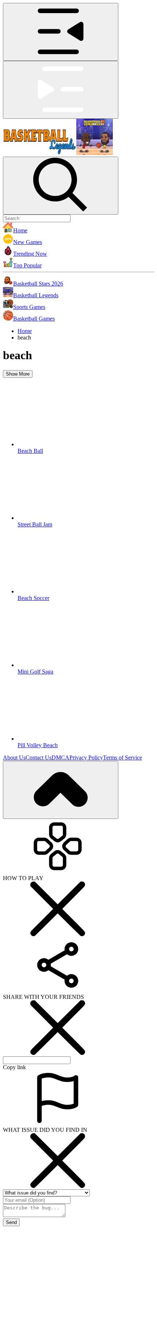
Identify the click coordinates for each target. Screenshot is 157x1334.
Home (25, 331)
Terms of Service (122, 757)
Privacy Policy (86, 757)
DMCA (60, 757)
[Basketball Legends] (58, 153)
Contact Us (38, 757)
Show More (18, 374)
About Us (14, 757)
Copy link (14, 1067)
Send (11, 1222)
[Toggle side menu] (60, 32)
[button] (78, 228)
